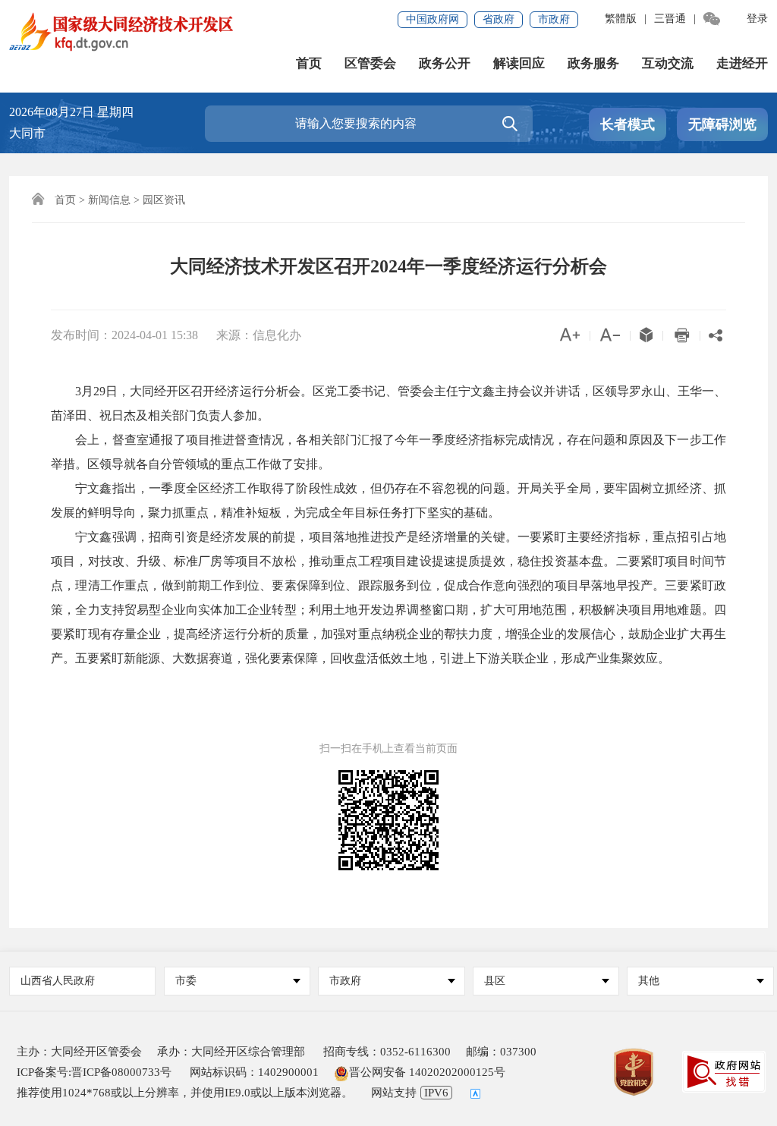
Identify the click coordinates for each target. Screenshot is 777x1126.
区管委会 (370, 63)
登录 (757, 18)
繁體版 (621, 18)
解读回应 (519, 63)
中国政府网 (432, 19)
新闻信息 (109, 200)
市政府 (554, 19)
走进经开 (742, 63)
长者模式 (627, 124)
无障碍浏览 (722, 124)
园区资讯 (164, 200)
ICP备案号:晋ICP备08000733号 (94, 1072)
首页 (309, 63)
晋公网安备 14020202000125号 (427, 1072)
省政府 (498, 19)
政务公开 (444, 63)
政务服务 (593, 63)
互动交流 (668, 63)
